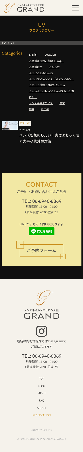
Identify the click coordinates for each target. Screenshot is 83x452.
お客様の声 (35, 67)
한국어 (45, 109)
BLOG (41, 386)
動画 (31, 109)
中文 (62, 103)
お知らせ (54, 67)
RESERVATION (42, 415)
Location (50, 54)
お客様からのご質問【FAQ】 (46, 61)
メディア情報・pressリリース (47, 85)
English (33, 54)
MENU (42, 393)
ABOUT (41, 408)
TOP (5, 42)
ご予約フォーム (41, 251)
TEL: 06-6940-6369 (42, 202)
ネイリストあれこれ (41, 73)
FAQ (41, 401)
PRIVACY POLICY (41, 430)
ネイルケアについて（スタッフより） (51, 79)
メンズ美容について (41, 103)
